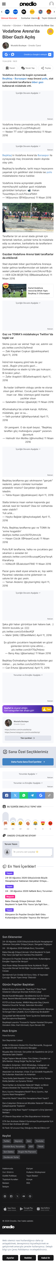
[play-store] (27, 1209)
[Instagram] (4, 1196)
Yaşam (9, 873)
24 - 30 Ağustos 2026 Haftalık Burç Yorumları (28, 891)
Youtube (39, 1141)
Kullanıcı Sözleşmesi (35, 1172)
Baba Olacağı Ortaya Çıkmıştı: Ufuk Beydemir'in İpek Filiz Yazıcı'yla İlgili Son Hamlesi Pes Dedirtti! (26, 903)
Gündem (17, 25)
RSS (28, 1183)
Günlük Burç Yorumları (14, 1146)
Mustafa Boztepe (26, 45)
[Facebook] (11, 1196)
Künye (29, 1179)
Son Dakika (9, 1152)
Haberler (6, 25)
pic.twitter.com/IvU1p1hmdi (17, 347)
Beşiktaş (7, 78)
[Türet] (49, 12)
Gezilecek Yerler (11, 1157)
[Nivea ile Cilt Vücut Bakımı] (7, 12)
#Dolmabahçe (10, 409)
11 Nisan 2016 (43, 197)
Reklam (5, 1183)
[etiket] (50, 31)
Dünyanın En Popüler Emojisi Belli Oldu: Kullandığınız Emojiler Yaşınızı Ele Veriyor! (27, 916)
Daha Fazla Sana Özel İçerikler (26, 761)
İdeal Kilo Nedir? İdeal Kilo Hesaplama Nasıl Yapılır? (25, 1098)
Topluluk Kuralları (10, 1179)
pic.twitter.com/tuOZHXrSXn (29, 664)
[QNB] (40, 12)
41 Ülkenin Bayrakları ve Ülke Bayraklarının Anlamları (26, 1116)
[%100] (32, 12)
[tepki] (5, 823)
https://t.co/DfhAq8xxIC (27, 128)
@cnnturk (28, 434)
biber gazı (37, 82)
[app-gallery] (44, 1209)
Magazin (10, 896)
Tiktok (40, 1146)
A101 (31, 1146)
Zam (29, 1141)
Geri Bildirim (8, 1172)
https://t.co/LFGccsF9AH (23, 193)
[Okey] (24, 12)
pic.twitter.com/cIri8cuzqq (23, 556)
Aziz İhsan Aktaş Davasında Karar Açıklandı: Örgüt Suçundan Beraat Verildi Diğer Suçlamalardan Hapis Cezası (25, 968)
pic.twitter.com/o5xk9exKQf (18, 631)
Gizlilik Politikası (9, 1176)
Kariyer (29, 1168)
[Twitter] (17, 1196)
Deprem (18, 1141)
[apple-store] (10, 1209)
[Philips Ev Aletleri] (15, 12)
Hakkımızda (7, 1168)
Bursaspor (21, 78)
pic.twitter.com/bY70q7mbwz (28, 649)
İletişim (5, 1186)
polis (44, 78)
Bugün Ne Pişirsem (27, 1152)
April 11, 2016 (9, 354)
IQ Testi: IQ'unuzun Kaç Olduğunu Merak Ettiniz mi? (26, 1128)
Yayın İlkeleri (32, 1176)
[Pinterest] (30, 1196)
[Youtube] (23, 1196)
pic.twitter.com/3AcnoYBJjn (36, 271)
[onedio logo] (26, 1227)
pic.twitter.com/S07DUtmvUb (24, 534)
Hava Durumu (8, 1035)
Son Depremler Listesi (12, 1040)
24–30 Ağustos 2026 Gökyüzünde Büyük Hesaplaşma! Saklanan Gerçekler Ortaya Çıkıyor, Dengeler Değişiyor (26, 879)
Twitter (7, 1141)
